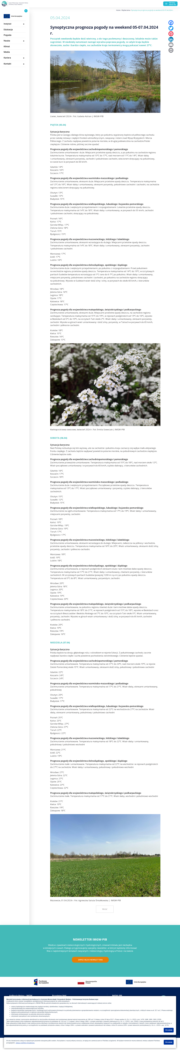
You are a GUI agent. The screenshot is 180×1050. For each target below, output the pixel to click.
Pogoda (7, 35)
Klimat (7, 46)
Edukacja (8, 29)
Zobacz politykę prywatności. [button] (25, 1043)
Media (7, 52)
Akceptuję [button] (168, 1030)
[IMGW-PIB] (19, 4)
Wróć (104, 909)
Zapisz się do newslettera (90, 960)
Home (118, 10)
